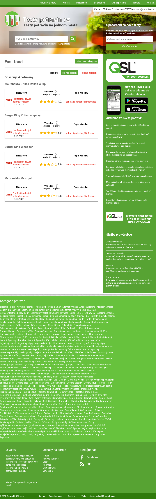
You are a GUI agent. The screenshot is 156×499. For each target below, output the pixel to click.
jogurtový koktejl (8, 343)
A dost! (46, 455)
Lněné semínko (7, 358)
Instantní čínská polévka (54, 337)
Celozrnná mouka (105, 312)
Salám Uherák (105, 397)
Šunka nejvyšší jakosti (25, 416)
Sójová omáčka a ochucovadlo (60, 407)
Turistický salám (24, 422)
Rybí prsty (5, 397)
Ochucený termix (68, 376)
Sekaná (37, 401)
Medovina (53, 361)
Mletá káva (80, 364)
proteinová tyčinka (90, 388)
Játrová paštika (75, 340)
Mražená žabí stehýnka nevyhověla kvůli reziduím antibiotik (128, 183)
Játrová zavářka (92, 340)
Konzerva (76, 349)
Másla (109, 358)
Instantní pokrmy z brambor (13, 340)
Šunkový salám (80, 416)
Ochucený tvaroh (85, 376)
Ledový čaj (41, 355)
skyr (67, 401)
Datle (88, 318)
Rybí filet (102, 394)
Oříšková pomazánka (104, 379)
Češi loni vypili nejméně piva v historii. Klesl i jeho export (127, 126)
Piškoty (41, 385)
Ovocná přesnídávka (39, 382)
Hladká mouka (92, 331)
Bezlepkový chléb (88, 309)
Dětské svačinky (7, 322)
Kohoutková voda (104, 346)
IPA (47, 340)
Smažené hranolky (48, 404)
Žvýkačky (4, 437)
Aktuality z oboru (48, 2)
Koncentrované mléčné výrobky (27, 349)
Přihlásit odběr (129, 46)
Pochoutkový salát (9, 388)
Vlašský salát (76, 431)
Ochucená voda (33, 376)
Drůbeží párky (22, 325)
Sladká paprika (87, 401)
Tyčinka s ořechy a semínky (54, 422)
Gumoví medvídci (61, 331)
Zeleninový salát (53, 434)
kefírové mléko (38, 346)
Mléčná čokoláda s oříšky (47, 364)
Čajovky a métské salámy (103, 315)
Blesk (45, 461)
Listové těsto (97, 355)
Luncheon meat (39, 358)
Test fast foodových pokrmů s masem (22, 100)
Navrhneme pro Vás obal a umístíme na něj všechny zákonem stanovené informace (128, 244)
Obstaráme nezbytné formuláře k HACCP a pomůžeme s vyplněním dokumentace (124, 268)
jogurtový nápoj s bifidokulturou (50, 343)
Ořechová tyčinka (76, 379)
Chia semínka (6, 337)
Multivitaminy (66, 370)
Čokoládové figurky (75, 318)
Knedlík (90, 346)
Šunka (10, 416)
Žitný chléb (99, 434)
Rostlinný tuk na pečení (76, 394)
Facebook (92, 457)
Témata (136, 2)
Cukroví (81, 315)
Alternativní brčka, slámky (48, 306)
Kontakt (150, 2)
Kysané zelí (5, 355)
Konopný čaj (65, 349)
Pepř (34, 385)
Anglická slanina (87, 306)
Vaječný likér (99, 425)
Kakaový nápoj (98, 343)
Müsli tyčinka (87, 370)
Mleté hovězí (93, 364)
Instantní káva (89, 337)
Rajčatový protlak (83, 391)
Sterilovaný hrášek (105, 407)
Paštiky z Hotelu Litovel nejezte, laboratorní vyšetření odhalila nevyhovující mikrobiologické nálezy (129, 168)
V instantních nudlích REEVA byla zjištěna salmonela (129, 176)
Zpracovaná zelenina (83, 434)
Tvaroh (37, 422)
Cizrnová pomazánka (60, 315)
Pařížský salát (7, 385)
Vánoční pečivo (73, 428)
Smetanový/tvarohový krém (13, 407)
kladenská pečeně (55, 346)
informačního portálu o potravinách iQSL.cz (17, 469)
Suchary (59, 410)
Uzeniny (75, 425)
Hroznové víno (96, 334)
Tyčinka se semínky (37, 425)
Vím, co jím (48, 470)
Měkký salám (65, 361)
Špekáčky (106, 413)
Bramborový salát (39, 312)
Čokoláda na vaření (55, 318)
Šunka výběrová (63, 416)
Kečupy (26, 346)
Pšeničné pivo (29, 391)
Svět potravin (49, 467)
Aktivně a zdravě (50, 458)
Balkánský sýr (42, 309)
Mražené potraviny (84, 367)
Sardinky (28, 401)
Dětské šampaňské (26, 322)
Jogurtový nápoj (25, 343)
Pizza (65, 385)
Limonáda (69, 355)
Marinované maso (95, 358)
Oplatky (62, 379)
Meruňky (77, 361)
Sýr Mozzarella (51, 413)
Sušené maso (86, 410)
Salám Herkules (59, 397)
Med (45, 361)
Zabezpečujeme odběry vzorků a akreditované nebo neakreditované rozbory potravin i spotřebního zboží (128, 256)
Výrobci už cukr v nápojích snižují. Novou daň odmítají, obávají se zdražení (125, 144)
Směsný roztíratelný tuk (77, 404)
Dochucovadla (75, 322)
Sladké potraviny (104, 401)
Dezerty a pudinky (58, 322)
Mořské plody (6, 367)
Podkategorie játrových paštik (97, 385)
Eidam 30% (67, 325)
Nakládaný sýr (28, 373)
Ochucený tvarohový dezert (13, 379)
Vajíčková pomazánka (10, 428)
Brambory (54, 312)
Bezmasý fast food (9, 312)
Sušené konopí (72, 410)
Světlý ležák (5, 413)
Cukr (73, 315)
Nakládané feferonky (10, 373)
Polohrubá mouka (27, 388)
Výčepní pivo (97, 431)
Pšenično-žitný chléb (47, 391)
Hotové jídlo (44, 334)
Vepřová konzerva (97, 428)
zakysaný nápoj (36, 434)
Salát (19, 401)
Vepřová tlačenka (8, 431)
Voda (87, 431)
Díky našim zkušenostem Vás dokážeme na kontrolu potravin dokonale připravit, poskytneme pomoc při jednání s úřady (129, 281)
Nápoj (47, 373)
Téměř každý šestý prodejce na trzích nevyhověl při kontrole (128, 192)
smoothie (32, 407)
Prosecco (74, 388)
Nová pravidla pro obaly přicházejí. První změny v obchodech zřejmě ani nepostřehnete (127, 153)
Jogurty (70, 343)
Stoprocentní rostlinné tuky (13, 410)
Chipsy (17, 337)
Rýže (30, 397)
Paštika (18, 385)
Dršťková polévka (99, 322)
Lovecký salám (23, 358)
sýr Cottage (36, 413)
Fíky (63, 328)
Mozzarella (26, 367)
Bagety (3, 309)
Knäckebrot (80, 346)
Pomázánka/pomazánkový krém (53, 388)
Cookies (71, 496)
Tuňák (108, 419)
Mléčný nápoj (66, 364)
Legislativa (99, 2)
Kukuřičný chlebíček (73, 352)
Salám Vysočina (8, 401)
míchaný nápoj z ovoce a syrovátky (16, 364)
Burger (80, 312)
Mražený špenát (22, 370)
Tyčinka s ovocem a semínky (13, 425)
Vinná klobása (56, 431)
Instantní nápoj (104, 337)
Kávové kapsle (7, 346)
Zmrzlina (67, 434)
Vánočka (43, 428)
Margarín (81, 358)
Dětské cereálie (99, 318)
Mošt (16, 367)
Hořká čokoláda (7, 334)
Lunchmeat (53, 358)
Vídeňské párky (40, 431)
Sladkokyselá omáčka (10, 404)
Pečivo (27, 385)
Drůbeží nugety (7, 325)
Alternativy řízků (70, 306)
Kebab (18, 346)
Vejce (84, 428)
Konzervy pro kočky (9, 352)
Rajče (95, 391)
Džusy (57, 325)
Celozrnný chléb (7, 315)
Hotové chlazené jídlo (27, 334)
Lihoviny (59, 355)
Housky (55, 334)
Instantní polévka (36, 340)
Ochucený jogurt (50, 376)
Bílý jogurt (24, 312)
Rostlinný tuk (57, 394)
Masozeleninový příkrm (30, 361)
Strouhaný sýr (47, 410)
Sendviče (52, 401)
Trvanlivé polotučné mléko (91, 419)
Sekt (45, 401)
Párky (109, 382)
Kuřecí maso (90, 352)
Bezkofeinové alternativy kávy (64, 309)
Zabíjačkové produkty (10, 434)
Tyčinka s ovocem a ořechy (81, 422)
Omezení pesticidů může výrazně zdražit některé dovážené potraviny (127, 135)
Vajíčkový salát (30, 428)
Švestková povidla (98, 416)
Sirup (61, 401)
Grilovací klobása (92, 328)
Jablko (54, 340)
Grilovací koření (7, 331)
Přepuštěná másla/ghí (10, 391)
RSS (89, 464)
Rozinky (93, 394)
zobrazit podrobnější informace (81, 101)
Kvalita (66, 2)
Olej (55, 379)
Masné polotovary (8, 361)
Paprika (101, 382)
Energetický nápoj (82, 325)
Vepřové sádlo (25, 431)
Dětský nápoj (42, 322)
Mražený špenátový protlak (45, 370)
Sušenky (99, 410)
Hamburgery (77, 331)
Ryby (24, 397)
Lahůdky (16, 355)
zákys (25, 434)
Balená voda (14, 309)
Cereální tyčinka (33, 315)
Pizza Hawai (75, 385)
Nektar (94, 373)
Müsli (76, 370)
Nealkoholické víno (80, 373)
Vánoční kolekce (56, 428)
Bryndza (64, 312)
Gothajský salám (75, 328)
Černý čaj (4, 318)
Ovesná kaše (22, 382)
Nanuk (40, 373)
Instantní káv (74, 337)
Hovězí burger (81, 334)
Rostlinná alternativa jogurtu (36, 394)
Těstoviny (49, 419)
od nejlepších (69, 72)
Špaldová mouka (92, 413)
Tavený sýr (39, 419)
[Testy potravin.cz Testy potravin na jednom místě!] (10, 15)
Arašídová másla (105, 306)
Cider (45, 315)
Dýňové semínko (38, 325)
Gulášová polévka (43, 331)
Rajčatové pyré (66, 391)
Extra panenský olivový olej (13, 328)
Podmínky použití (56, 496)
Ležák (50, 355)
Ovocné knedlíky (74, 382)
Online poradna (119, 2)
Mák (73, 358)
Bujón (72, 312)
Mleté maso (105, 364)
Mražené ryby (101, 367)
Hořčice (104, 331)
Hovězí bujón (66, 334)
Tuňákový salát (7, 422)
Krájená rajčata (41, 352)
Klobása (69, 346)
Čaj (87, 315)
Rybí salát (16, 397)
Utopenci (52, 425)
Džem (50, 325)
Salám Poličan (90, 397)
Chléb (25, 337)
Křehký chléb (56, 352)
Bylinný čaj (90, 312)
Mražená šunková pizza (44, 367)
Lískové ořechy (83, 355)
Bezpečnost (81, 2)
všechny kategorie (87, 61)
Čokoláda (39, 318)
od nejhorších (89, 72)
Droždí (87, 322)
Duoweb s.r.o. (109, 496)
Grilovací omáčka (25, 331)
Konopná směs (50, 349)
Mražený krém (6, 370)
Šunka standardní (46, 416)
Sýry (62, 413)
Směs (61, 404)
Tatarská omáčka (8, 419)
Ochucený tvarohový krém (39, 379)
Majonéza (65, 358)
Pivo (59, 385)
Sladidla (75, 401)
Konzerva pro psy (91, 349)
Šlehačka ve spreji (74, 413)
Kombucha (5, 349)
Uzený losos (86, 425)
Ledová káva (28, 355)
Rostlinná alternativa (10, 394)
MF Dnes (47, 464)
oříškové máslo (7, 382)
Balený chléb (28, 309)
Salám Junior (75, 397)
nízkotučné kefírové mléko (12, 376)
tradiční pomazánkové (66, 419)
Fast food (32, 328)
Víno (66, 431)
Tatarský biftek (25, 419)
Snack (41, 407)
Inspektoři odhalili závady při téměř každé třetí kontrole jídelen (126, 201)
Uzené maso (64, 425)
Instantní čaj (36, 337)
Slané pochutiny (30, 404)
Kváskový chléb (105, 352)
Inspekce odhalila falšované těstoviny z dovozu (127, 160)
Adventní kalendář (25, 306)
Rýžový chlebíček (43, 397)
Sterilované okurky (86, 407)
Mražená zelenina (65, 367)
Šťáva (3, 416)
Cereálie (21, 315)
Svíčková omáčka (21, 413)
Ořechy (89, 379)
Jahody (62, 340)
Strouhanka (33, 410)
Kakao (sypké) (83, 343)
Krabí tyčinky (26, 352)
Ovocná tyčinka (58, 382)
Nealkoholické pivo (61, 373)
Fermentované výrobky (49, 328)
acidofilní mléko (7, 306)
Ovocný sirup (90, 382)
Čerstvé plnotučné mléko (22, 318)
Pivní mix (50, 385)
